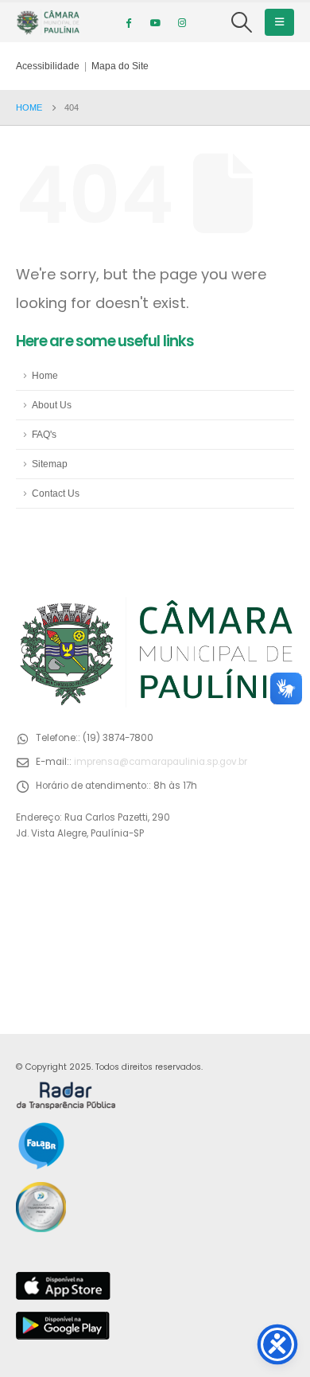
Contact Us (55, 493)
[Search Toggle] (242, 22)
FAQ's (44, 434)
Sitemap (50, 463)
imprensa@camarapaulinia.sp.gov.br (160, 761)
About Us (52, 405)
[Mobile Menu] (279, 22)
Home (45, 375)
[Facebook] (128, 22)
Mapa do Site (120, 65)
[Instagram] (182, 22)
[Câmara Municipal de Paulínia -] (47, 22)
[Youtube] (155, 22)
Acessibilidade (47, 65)
